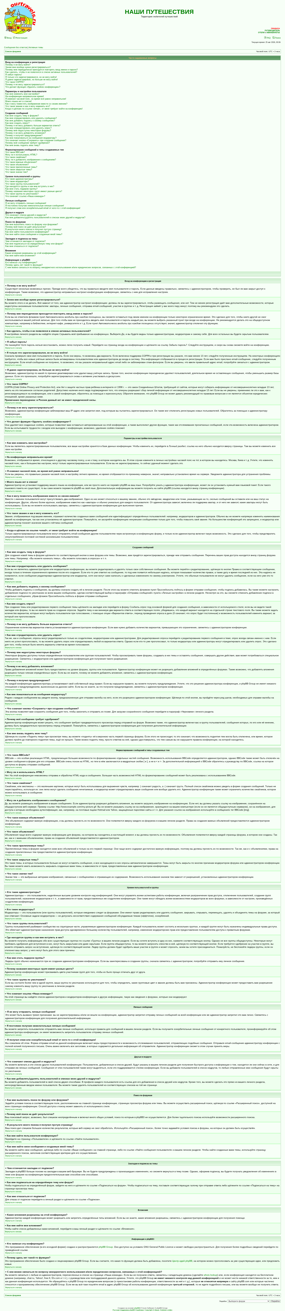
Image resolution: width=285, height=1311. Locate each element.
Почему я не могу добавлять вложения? (25, 133)
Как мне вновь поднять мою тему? (22, 145)
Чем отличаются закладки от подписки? (25, 241)
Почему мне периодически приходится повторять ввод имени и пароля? (41, 69)
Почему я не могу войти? (17, 64)
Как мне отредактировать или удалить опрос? (28, 128)
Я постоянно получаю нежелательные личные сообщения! (34, 205)
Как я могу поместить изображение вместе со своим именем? (36, 104)
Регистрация (21, 38)
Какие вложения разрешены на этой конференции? (30, 253)
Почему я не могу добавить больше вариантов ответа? (32, 125)
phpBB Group (106, 1247)
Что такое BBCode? (15, 152)
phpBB (137, 1308)
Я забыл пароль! (13, 74)
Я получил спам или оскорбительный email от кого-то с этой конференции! (42, 208)
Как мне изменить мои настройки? (22, 94)
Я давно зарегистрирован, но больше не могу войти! (31, 79)
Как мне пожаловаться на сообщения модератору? (30, 138)
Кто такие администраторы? (19, 179)
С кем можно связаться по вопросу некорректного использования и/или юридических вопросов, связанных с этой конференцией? (70, 267)
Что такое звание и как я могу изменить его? (27, 106)
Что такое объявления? (17, 164)
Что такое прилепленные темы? (21, 167)
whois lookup (210, 1275)
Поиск (277, 38)
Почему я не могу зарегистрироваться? (25, 84)
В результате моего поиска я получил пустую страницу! (33, 229)
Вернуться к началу (13, 295)
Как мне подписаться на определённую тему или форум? (34, 243)
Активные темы (36, 47)
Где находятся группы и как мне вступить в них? (29, 186)
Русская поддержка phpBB (124, 1310)
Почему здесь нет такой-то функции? (24, 265)
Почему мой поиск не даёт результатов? (25, 227)
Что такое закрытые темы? (18, 169)
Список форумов (13, 51)
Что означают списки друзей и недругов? (26, 215)
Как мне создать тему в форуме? (22, 115)
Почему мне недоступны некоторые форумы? (28, 130)
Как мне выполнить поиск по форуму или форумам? (31, 224)
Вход (9, 38)
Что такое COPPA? (14, 82)
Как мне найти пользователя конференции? (27, 232)
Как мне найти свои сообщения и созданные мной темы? (33, 234)
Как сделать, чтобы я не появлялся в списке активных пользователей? (41, 72)
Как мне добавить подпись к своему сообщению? (30, 120)
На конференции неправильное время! (24, 96)
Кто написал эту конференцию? (21, 262)
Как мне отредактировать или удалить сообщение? (31, 118)
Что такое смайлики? (15, 157)
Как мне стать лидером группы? (21, 189)
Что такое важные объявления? (21, 162)
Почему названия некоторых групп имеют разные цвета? (33, 191)
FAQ (268, 38)
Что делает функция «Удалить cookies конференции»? (32, 87)
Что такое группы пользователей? (22, 184)
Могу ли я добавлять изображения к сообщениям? (30, 159)
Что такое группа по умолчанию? (21, 193)
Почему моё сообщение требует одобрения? (27, 143)
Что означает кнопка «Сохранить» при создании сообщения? (35, 140)
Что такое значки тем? (16, 172)
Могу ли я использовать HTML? (21, 154)
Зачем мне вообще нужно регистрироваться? (28, 67)
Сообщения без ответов (15, 47)
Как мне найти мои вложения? (20, 255)
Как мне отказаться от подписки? (22, 246)
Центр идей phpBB (182, 1261)
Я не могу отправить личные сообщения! (25, 203)
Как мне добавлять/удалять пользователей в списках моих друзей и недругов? (45, 217)
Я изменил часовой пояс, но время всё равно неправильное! (35, 99)
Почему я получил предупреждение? (23, 135)
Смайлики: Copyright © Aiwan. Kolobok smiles (153, 1310)
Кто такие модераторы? (17, 181)
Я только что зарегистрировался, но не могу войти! (31, 77)
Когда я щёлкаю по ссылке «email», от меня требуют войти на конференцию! (44, 108)
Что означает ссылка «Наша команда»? (25, 196)
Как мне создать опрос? (17, 123)
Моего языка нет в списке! (18, 101)
